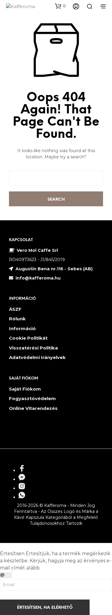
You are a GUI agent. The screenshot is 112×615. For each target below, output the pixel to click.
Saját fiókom (25, 389)
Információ (22, 328)
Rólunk (17, 318)
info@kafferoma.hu (37, 278)
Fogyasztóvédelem (32, 398)
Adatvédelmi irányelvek (37, 357)
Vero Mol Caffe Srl (37, 250)
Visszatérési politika (33, 348)
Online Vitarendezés (33, 408)
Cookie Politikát (28, 338)
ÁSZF (15, 309)
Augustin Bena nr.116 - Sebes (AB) (54, 268)
